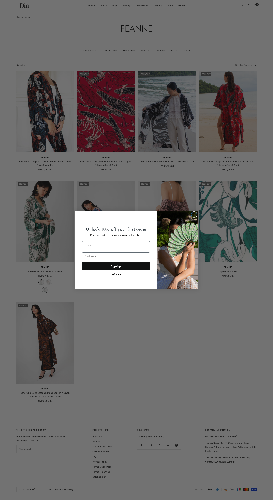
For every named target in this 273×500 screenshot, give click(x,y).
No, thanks (116, 274)
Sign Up (116, 266)
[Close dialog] (194, 214)
